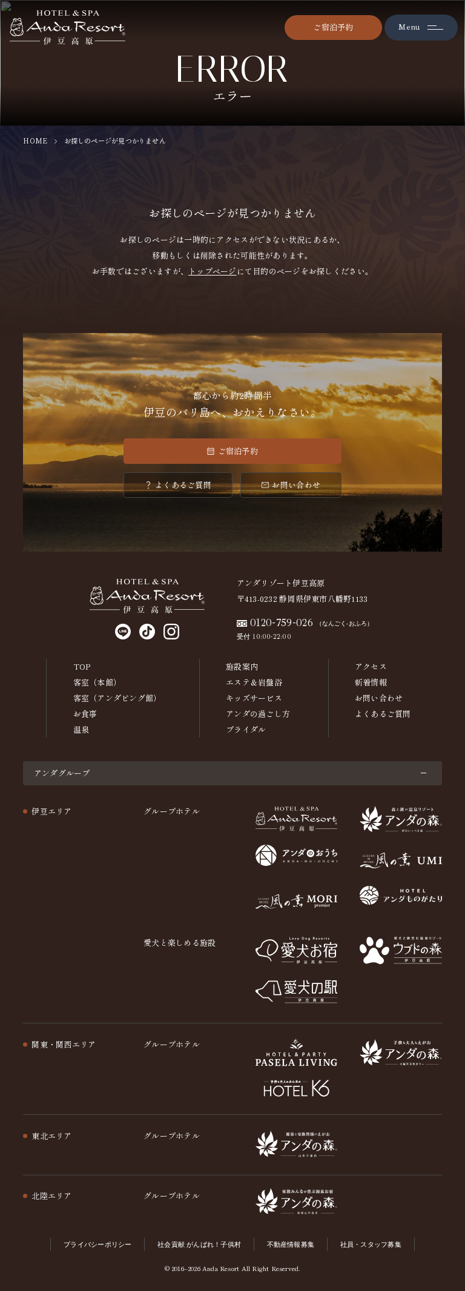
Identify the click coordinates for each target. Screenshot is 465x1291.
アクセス (371, 666)
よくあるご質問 (183, 484)
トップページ (212, 271)
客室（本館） (97, 682)
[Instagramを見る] (171, 631)
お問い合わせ (296, 484)
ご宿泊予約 (333, 27)
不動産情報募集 (291, 1244)
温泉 (81, 729)
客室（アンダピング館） (117, 698)
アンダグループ (62, 773)
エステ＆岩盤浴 (254, 682)
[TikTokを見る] (147, 631)
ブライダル (246, 729)
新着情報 (371, 682)
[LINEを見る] (123, 631)
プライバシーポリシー (97, 1244)
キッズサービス (254, 698)
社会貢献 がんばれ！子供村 (199, 1244)
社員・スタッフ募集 (370, 1244)
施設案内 (242, 666)
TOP (82, 666)
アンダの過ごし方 (258, 713)
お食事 (85, 713)
